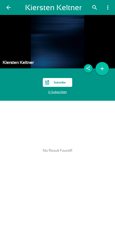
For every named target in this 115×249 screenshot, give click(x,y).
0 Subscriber (57, 92)
